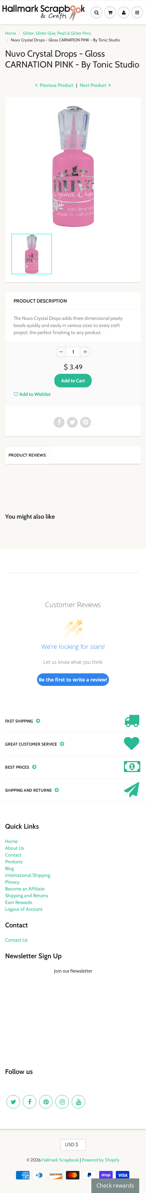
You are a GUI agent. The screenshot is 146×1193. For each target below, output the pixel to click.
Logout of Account (23, 909)
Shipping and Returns (26, 895)
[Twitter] (13, 1102)
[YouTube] (78, 1102)
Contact (13, 855)
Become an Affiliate (24, 889)
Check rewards (115, 1185)
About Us (14, 848)
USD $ (71, 1144)
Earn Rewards (18, 902)
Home (10, 33)
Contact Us (16, 940)
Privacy (12, 882)
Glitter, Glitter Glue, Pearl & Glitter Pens (57, 33)
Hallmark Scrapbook (60, 1159)
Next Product (93, 85)
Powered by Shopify (101, 1159)
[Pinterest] (46, 1102)
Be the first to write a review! (73, 679)
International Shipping (27, 875)
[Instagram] (62, 1102)
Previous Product (56, 85)
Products (14, 862)
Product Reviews (27, 455)
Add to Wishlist (34, 394)
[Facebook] (29, 1102)
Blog (9, 868)
